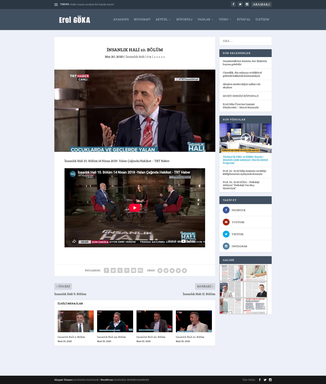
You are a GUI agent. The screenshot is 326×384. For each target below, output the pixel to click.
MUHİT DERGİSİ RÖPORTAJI (241, 96)
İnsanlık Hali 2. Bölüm (71, 337)
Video (223, 19)
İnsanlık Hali (135, 56)
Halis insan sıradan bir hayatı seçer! (92, 4)
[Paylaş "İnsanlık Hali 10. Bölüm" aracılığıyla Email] (133, 270)
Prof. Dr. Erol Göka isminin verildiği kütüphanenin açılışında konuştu (244, 172)
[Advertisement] (116, 363)
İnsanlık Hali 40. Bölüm (151, 337)
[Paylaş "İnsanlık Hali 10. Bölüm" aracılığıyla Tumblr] (120, 270)
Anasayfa (121, 19)
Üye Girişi (249, 379)
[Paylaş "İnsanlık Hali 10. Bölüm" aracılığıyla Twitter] (113, 270)
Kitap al (243, 19)
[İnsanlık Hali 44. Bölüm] (115, 321)
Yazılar (203, 19)
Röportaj (184, 19)
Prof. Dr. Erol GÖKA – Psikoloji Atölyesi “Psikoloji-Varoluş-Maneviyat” (241, 185)
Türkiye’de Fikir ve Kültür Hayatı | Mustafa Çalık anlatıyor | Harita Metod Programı (245, 160)
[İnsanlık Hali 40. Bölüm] (155, 321)
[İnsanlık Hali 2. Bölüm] (76, 321)
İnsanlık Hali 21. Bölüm (190, 337)
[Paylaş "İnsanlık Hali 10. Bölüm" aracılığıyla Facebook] (106, 270)
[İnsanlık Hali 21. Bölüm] (194, 321)
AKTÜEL (162, 19)
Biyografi (142, 19)
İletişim (262, 19)
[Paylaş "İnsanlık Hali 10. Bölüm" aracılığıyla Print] (140, 270)
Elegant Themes (63, 380)
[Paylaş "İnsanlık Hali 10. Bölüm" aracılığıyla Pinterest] (126, 270)
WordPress (107, 380)
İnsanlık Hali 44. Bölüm (111, 337)
